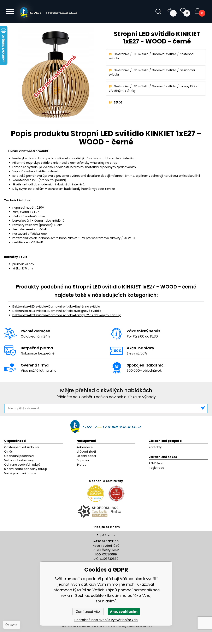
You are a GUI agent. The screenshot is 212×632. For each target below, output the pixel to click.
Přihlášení (156, 463)
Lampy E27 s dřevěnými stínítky (98, 315)
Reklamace (85, 447)
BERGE (118, 102)
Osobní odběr (86, 456)
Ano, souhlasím (123, 611)
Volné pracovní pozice (20, 473)
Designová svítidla (88, 311)
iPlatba (81, 465)
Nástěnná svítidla (87, 306)
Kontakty (155, 447)
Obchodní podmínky (19, 456)
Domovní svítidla (164, 54)
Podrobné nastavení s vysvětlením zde (106, 620)
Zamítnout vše (88, 611)
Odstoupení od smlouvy (21, 447)
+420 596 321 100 (106, 541)
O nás (8, 451)
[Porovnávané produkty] (169, 10)
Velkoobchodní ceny (19, 460)
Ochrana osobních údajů (22, 465)
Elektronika (121, 54)
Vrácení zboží (86, 451)
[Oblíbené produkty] (183, 10)
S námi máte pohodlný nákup (25, 469)
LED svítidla (140, 54)
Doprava (83, 460)
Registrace (156, 468)
